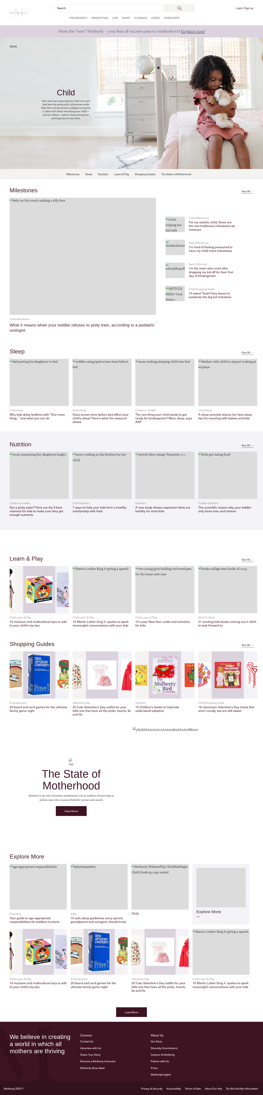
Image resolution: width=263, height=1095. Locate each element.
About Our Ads (213, 1089)
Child (135, 913)
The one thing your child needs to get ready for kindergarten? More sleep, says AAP (163, 418)
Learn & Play (121, 174)
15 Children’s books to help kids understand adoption (157, 709)
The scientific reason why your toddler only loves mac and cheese (224, 509)
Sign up (248, 8)
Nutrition (103, 174)
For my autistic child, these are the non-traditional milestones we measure (212, 226)
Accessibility (173, 1089)
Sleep (88, 174)
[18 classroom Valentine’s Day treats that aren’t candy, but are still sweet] (227, 675)
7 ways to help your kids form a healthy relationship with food (99, 509)
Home (13, 46)
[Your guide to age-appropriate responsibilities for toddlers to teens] (38, 888)
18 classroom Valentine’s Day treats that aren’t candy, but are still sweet (226, 709)
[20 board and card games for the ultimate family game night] (39, 675)
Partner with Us (160, 1061)
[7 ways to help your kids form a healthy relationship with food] (102, 475)
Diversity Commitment (164, 1048)
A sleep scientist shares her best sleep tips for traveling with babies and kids (225, 416)
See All (246, 191)
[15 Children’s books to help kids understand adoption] (164, 675)
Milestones (73, 174)
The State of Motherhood (176, 174)
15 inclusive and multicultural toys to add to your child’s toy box (38, 623)
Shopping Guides (145, 174)
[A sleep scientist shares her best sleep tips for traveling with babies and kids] (227, 382)
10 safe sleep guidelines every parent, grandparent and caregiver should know (98, 920)
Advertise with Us (90, 1048)
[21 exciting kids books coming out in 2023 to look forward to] (227, 589)
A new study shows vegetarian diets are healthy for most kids (162, 509)
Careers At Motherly (163, 1055)
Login (239, 8)
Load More (131, 1012)
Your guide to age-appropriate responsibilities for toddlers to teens (34, 920)
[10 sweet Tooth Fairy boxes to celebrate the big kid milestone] (175, 293)
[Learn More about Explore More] (198, 915)
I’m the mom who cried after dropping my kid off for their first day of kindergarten (211, 272)
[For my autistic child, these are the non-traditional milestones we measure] (175, 224)
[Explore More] (221, 887)
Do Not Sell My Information (242, 1089)
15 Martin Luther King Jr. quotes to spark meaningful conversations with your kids (101, 623)
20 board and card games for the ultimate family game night (38, 709)
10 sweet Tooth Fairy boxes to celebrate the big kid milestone (210, 295)
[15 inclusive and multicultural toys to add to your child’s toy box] (39, 589)
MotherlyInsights (161, 1074)
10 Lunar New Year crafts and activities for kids (162, 623)
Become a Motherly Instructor (98, 1061)
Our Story (156, 1041)
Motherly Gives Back (92, 1068)
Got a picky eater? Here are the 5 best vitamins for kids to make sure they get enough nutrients (36, 511)
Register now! (193, 31)
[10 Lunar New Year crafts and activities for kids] (164, 589)
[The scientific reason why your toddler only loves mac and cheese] (227, 475)
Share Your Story (90, 1055)
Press (154, 1068)
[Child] (160, 888)
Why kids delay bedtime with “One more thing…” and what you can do (37, 416)
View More (71, 811)
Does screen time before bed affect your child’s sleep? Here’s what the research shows (101, 418)
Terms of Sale (193, 1089)
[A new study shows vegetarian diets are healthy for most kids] (164, 475)
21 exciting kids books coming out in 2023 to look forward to (227, 623)
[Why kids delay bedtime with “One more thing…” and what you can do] (39, 382)
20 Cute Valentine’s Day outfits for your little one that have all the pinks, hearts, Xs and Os (102, 711)
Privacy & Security (151, 1089)
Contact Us (86, 1041)
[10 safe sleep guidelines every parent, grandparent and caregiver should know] (99, 888)
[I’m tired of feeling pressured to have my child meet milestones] (175, 247)
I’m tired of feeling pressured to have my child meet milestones (210, 249)
